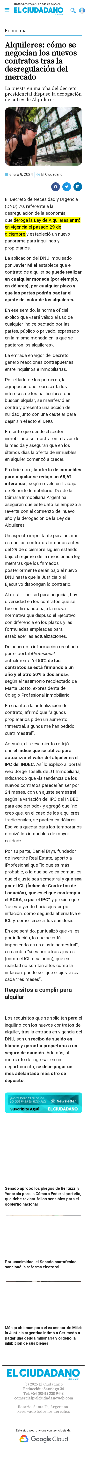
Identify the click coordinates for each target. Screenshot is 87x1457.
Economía (15, 31)
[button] (7, 10)
